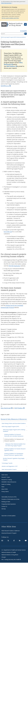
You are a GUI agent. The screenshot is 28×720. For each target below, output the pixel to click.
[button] (25, 24)
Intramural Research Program (8, 533)
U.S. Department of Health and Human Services (13, 550)
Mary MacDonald (6, 408)
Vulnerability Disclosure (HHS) (8, 497)
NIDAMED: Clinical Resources (8, 482)
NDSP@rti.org (5, 86)
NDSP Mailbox (18, 408)
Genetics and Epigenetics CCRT (10, 466)
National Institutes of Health (8, 552)
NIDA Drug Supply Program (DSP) (10, 426)
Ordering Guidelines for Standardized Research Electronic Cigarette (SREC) (13, 454)
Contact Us (4, 506)
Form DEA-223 (8, 232)
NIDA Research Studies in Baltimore (10, 530)
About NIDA (4, 489)
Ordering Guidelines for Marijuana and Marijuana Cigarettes (14, 440)
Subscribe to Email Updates (8, 515)
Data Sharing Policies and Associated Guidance (14, 423)
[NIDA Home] (11, 24)
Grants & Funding (5, 484)
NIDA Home (4, 475)
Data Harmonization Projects (9, 469)
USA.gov (3, 557)
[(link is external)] (8, 540)
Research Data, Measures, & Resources (14, 419)
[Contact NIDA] (2, 540)
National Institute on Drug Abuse (9, 554)
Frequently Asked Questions (8, 504)
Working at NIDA (5, 501)
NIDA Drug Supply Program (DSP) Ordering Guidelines (13, 37)
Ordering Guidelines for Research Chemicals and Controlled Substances (13, 435)
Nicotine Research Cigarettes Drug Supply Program (13, 459)
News (2, 486)
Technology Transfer (7, 463)
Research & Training (6, 479)
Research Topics (5, 477)
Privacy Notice (5, 491)
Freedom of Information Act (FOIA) (10, 499)
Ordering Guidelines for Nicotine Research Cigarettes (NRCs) (15, 449)
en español (23, 31)
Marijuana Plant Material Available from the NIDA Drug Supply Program (15, 444)
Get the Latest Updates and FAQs (10, 18)
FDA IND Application (14, 266)
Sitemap (3, 508)
